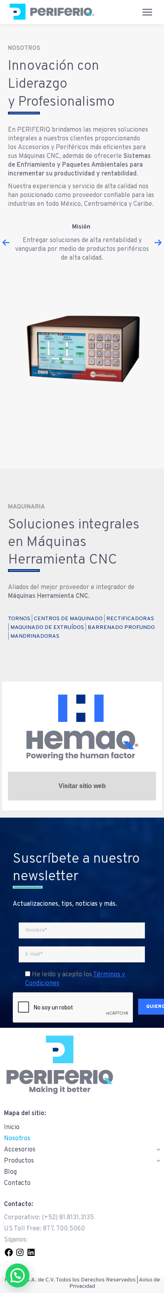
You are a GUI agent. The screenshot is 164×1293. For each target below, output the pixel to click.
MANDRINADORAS (34, 636)
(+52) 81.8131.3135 (68, 1218)
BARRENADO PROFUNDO (121, 627)
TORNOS (19, 618)
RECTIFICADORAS (130, 618)
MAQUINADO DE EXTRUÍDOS (47, 627)
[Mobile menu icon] (147, 12)
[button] (6, 242)
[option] (82, 242)
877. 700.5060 (64, 1229)
